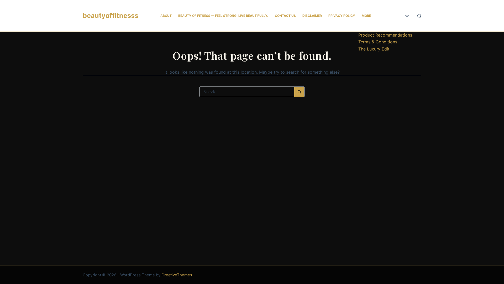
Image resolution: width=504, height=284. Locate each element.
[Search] (419, 16)
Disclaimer (312, 16)
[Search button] (299, 92)
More (366, 16)
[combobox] (247, 92)
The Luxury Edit (374, 49)
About (166, 16)
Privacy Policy (341, 16)
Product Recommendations (385, 35)
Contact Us (285, 16)
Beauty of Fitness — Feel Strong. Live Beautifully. (223, 16)
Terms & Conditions (377, 41)
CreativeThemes (176, 274)
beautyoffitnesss (110, 15)
